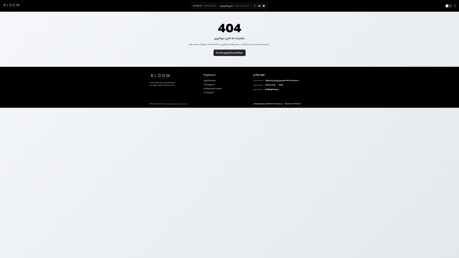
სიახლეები (209, 92)
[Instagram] (259, 6)
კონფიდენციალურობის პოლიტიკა (268, 104)
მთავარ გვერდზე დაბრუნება (229, 53)
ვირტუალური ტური (213, 88)
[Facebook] (255, 6)
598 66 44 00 (244, 6)
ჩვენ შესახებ (210, 80)
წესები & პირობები (293, 104)
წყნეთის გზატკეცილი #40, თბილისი (282, 80)
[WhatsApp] (264, 6)
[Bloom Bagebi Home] (173, 77)
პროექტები (209, 84)
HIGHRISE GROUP (209, 6)
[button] (448, 6)
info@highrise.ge (271, 89)
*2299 (236, 6)
